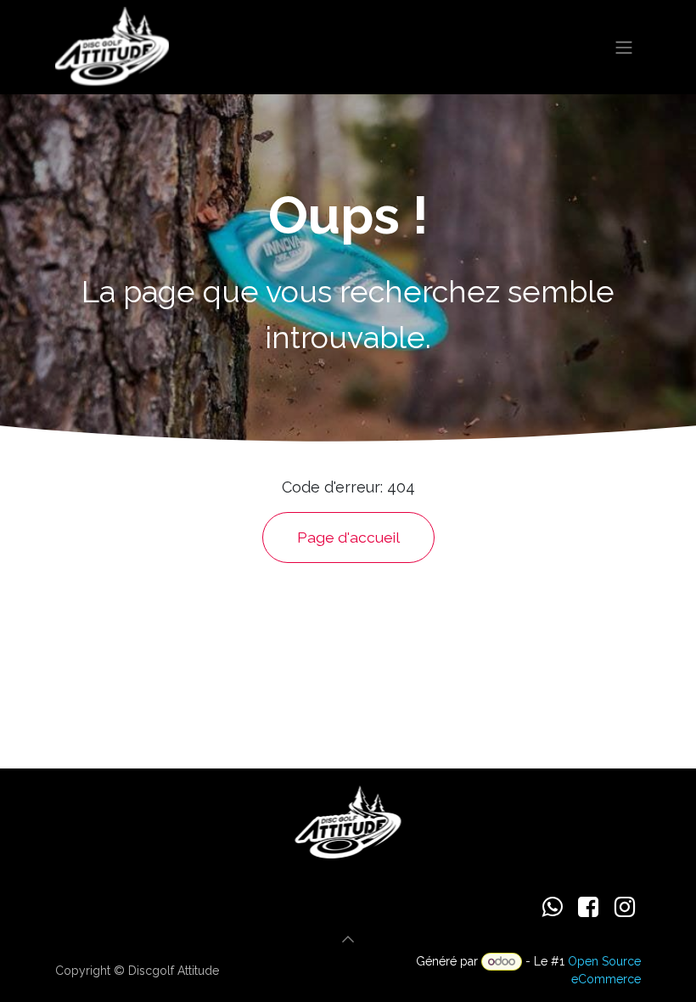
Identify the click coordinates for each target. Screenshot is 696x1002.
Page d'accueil (348, 537)
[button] (348, 939)
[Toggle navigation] (624, 47)
